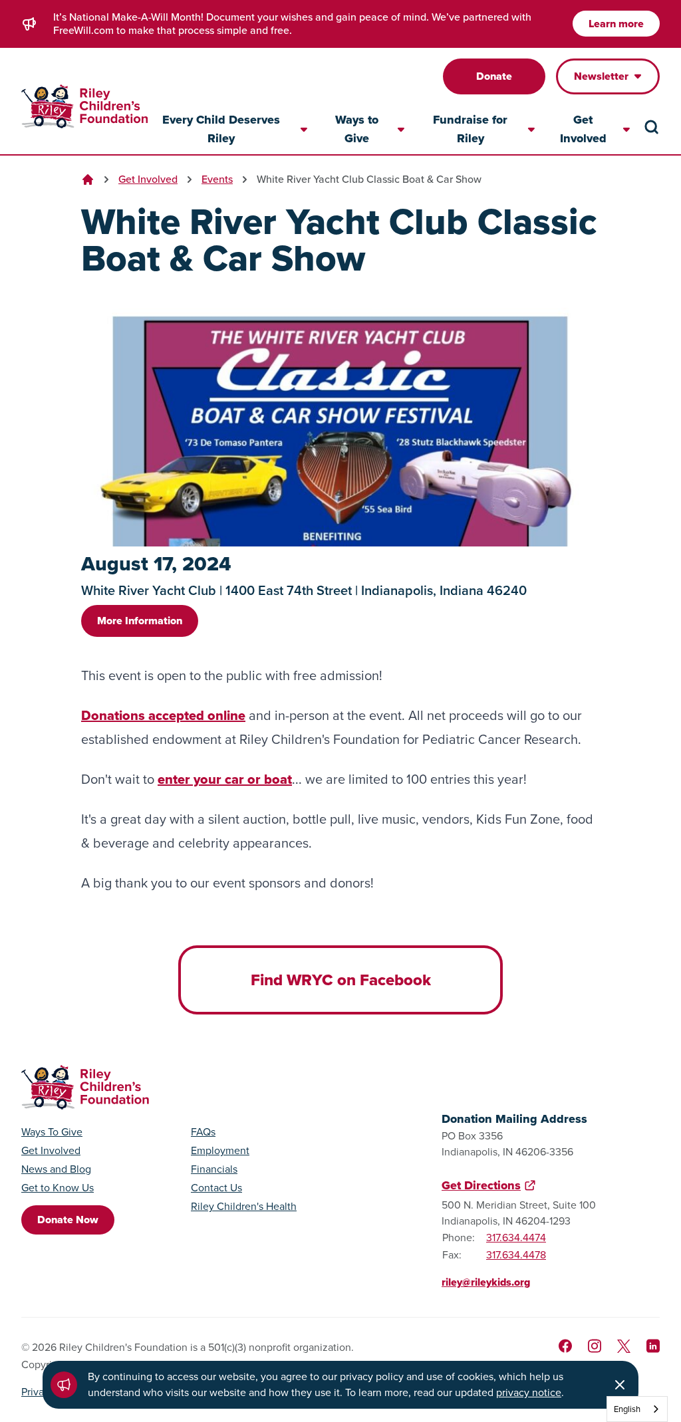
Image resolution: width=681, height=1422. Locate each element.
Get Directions (481, 1185)
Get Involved (148, 179)
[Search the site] (652, 127)
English (627, 1409)
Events (217, 179)
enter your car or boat (225, 779)
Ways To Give (51, 1132)
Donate (494, 76)
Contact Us (216, 1188)
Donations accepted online (163, 715)
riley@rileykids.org (486, 1282)
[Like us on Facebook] (565, 1346)
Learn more (616, 23)
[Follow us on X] (623, 1346)
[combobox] (637, 1409)
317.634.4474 (516, 1237)
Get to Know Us (57, 1188)
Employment (220, 1150)
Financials (214, 1169)
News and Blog (56, 1169)
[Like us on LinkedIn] (653, 1346)
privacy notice (528, 1392)
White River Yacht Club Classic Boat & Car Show (369, 179)
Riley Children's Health (244, 1206)
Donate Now (67, 1219)
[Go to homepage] (84, 106)
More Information (139, 620)
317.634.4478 (516, 1254)
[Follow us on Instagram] (594, 1346)
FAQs (203, 1132)
